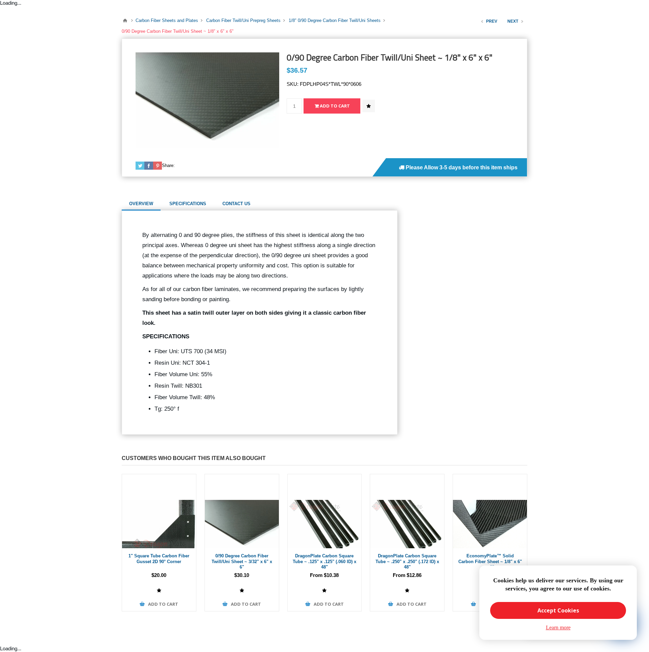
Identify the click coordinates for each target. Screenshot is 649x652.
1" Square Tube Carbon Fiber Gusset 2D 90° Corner (158, 558)
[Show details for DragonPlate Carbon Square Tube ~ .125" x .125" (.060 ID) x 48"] (325, 511)
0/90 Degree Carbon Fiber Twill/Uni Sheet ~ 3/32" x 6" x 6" (242, 561)
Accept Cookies (558, 610)
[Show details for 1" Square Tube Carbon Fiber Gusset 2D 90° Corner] (159, 511)
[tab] (141, 204)
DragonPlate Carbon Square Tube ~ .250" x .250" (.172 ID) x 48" (407, 561)
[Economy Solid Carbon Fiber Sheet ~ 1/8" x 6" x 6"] (490, 511)
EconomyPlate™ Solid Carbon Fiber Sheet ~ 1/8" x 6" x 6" (490, 561)
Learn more (558, 627)
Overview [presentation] (141, 203)
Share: (168, 165)
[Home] (125, 20)
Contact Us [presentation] (236, 203)
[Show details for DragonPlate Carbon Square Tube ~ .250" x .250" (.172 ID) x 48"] (407, 511)
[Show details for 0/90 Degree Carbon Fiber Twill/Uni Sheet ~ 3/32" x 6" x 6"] (242, 511)
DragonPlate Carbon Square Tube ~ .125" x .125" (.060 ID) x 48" (324, 561)
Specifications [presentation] (187, 203)
